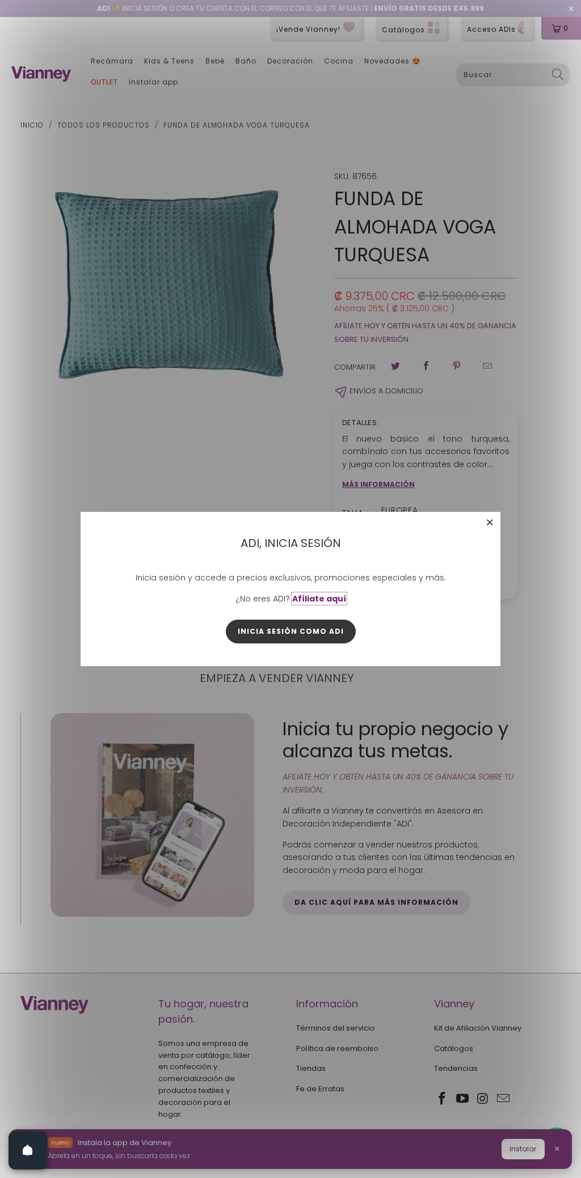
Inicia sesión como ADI (291, 631)
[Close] (490, 522)
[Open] (28, 1150)
